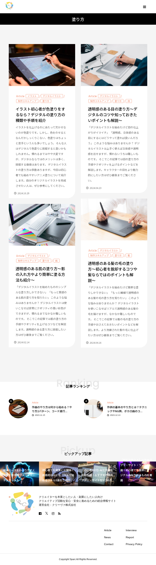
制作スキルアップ (27, 101)
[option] (40, 408)
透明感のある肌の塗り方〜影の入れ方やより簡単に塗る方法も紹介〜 (40, 274)
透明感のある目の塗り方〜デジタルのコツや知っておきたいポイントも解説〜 (112, 114)
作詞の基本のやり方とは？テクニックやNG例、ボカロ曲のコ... (52, 409)
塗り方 (45, 101)
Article (20, 96)
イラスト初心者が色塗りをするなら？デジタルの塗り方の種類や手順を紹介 (40, 114)
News (107, 537)
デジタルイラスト (52, 96)
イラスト (32, 96)
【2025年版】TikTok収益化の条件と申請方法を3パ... (126, 409)
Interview (131, 530)
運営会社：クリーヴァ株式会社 (57, 504)
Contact (108, 544)
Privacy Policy (134, 544)
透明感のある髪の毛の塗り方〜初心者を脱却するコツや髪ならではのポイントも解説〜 (112, 271)
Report (130, 537)
